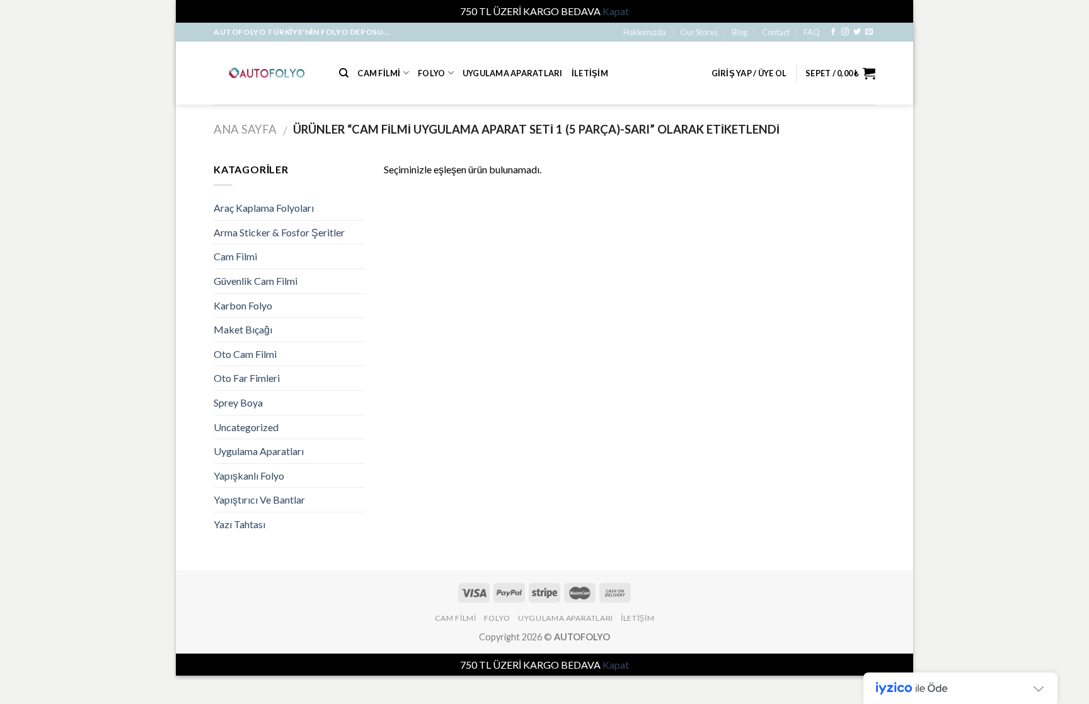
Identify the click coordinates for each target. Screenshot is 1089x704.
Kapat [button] (615, 11)
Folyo (431, 73)
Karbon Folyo (243, 305)
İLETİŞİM (590, 73)
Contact (776, 32)
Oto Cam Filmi (245, 354)
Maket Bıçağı (243, 329)
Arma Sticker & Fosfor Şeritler (279, 232)
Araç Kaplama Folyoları (264, 208)
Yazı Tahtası (239, 524)
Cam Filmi (378, 73)
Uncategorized (246, 427)
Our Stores (699, 32)
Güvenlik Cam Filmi (255, 281)
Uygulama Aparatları (513, 73)
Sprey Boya (238, 402)
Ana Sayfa (245, 129)
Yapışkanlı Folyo (249, 476)
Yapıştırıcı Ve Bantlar (259, 499)
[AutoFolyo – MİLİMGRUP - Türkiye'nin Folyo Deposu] (267, 73)
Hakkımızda (644, 32)
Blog (739, 32)
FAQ (812, 32)
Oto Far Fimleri (247, 378)
